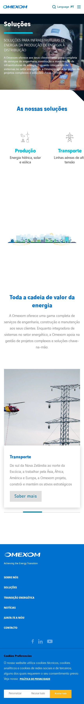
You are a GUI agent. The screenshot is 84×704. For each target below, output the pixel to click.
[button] (13, 512)
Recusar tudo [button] (38, 693)
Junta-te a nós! (14, 617)
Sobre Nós (11, 577)
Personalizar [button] (15, 693)
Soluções (10, 587)
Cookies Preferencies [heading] (18, 656)
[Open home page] (15, 6)
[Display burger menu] (79, 7)
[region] (42, 438)
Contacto (10, 627)
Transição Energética (19, 597)
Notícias (10, 607)
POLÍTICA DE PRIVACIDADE (35, 679)
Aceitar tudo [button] (61, 693)
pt (72, 7)
